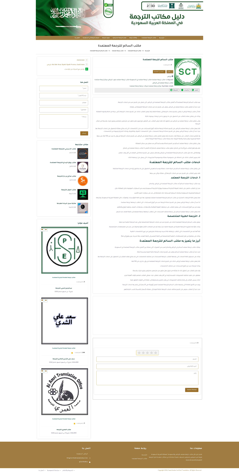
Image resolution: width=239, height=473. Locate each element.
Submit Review (192, 390)
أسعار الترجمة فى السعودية (91, 38)
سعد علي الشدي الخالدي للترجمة (64, 359)
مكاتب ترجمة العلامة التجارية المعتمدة (63, 277)
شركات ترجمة (143, 86)
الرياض (169, 76)
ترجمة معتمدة (134, 86)
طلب (168, 71)
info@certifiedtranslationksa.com (77, 458)
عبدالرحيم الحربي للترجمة (63, 288)
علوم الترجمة (106, 38)
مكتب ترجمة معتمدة (118, 51)
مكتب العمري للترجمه (64, 430)
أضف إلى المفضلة (159, 71)
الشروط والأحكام (68, 470)
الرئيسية (161, 38)
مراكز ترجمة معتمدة (101, 80)
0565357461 (81, 60)
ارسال (84, 133)
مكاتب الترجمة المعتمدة (148, 38)
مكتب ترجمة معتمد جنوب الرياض (118, 80)
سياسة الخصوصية (53, 470)
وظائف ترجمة (133, 38)
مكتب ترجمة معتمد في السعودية (141, 80)
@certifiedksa (83, 462)
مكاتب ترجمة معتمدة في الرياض (162, 83)
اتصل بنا (77, 38)
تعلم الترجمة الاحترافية (119, 38)
